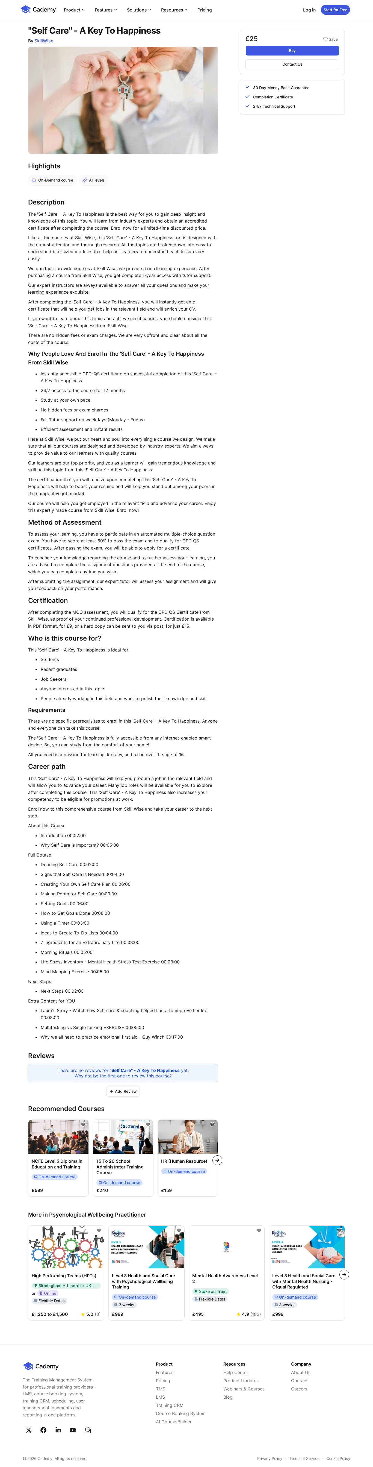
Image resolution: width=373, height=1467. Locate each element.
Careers (299, 1389)
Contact (299, 1380)
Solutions (137, 10)
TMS (160, 1389)
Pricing (204, 10)
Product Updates (241, 1380)
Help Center (235, 1372)
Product (72, 10)
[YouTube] (73, 1430)
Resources (172, 10)
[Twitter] (29, 1430)
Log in (309, 10)
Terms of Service (304, 1458)
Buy (292, 50)
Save (333, 39)
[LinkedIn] (58, 1430)
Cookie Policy (338, 1458)
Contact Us (292, 64)
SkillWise (43, 40)
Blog (228, 1397)
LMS (160, 1397)
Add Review (126, 1091)
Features (104, 10)
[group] (188, 1158)
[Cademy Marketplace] (38, 12)
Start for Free (335, 9)
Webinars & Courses (244, 1389)
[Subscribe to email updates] (88, 1430)
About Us (300, 1372)
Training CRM (169, 1405)
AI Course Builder (174, 1421)
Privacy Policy (269, 1458)
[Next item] (217, 1160)
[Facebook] (43, 1430)
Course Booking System (181, 1413)
